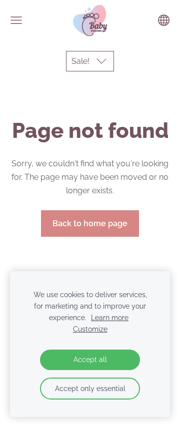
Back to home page (90, 223)
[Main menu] (16, 20)
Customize (90, 329)
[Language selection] (164, 20)
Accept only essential (90, 388)
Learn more (109, 317)
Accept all (90, 359)
